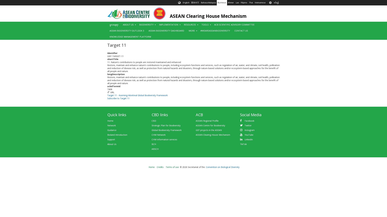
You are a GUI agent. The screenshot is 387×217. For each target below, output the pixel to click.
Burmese (222, 2)
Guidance (111, 130)
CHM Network (159, 134)
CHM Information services (164, 139)
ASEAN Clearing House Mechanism (208, 16)
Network (111, 125)
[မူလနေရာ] (136, 14)
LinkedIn (249, 139)
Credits (160, 167)
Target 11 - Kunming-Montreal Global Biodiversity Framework (137, 95)
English (186, 2)
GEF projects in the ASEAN (209, 130)
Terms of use (172, 167)
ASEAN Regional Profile (207, 120)
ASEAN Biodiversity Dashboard (166, 30)
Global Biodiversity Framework (167, 130)
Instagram (250, 130)
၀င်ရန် (276, 2)
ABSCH (155, 149)
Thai (251, 2)
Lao (237, 2)
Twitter (248, 125)
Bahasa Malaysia (208, 2)
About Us (111, 144)
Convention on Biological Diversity (222, 167)
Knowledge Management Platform (130, 36)
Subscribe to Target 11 (118, 98)
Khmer (231, 2)
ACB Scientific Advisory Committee (234, 24)
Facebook (249, 120)
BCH (154, 144)
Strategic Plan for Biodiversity (166, 125)
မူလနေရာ (114, 24)
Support (111, 139)
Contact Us (241, 30)
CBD (154, 120)
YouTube (249, 134)
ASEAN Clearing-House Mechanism (213, 134)
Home (110, 120)
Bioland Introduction (117, 134)
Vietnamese (260, 2)
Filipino (244, 2)
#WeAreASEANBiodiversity (215, 30)
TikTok (243, 144)
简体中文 (195, 2)
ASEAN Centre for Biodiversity (210, 125)
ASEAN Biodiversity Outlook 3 (127, 30)
